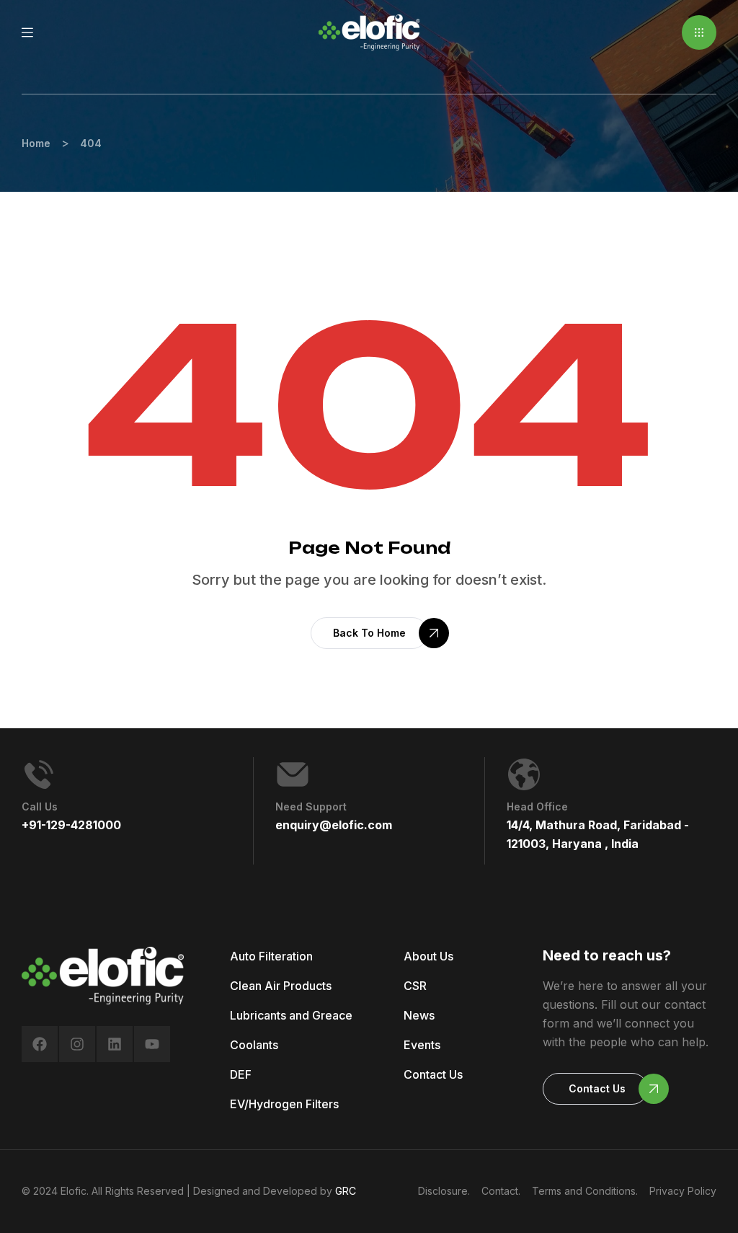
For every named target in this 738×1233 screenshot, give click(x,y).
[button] (699, 32)
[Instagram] (77, 1044)
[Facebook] (40, 1044)
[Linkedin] (115, 1044)
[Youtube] (152, 1044)
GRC (345, 1191)
